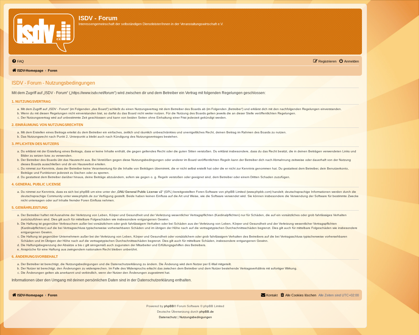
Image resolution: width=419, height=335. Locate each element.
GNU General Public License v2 (139, 191)
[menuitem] (18, 61)
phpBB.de (206, 311)
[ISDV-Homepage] (44, 31)
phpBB (169, 306)
